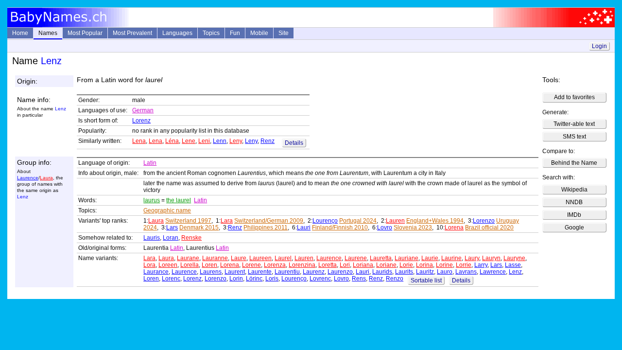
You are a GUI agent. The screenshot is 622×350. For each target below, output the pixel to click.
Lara (227, 220)
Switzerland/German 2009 (268, 220)
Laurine (451, 258)
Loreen (167, 265)
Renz (267, 141)
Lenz (515, 271)
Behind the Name (574, 162)
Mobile (259, 33)
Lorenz (141, 120)
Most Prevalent (132, 33)
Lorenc (171, 278)
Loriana (363, 265)
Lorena (454, 227)
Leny (235, 141)
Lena (139, 141)
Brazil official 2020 (489, 227)
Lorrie (463, 265)
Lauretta (381, 258)
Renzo (394, 278)
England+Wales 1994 (435, 220)
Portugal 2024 (358, 220)
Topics (211, 33)
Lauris (151, 237)
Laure (238, 258)
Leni (204, 141)
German (143, 110)
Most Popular (85, 33)
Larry (480, 265)
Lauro (444, 271)
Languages (177, 33)
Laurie (429, 258)
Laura (46, 177)
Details (294, 143)
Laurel (283, 258)
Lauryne (514, 258)
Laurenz (314, 271)
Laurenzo (340, 271)
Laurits (404, 271)
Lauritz (425, 271)
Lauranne (215, 258)
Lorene (251, 265)
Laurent (235, 271)
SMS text (574, 136)
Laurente (260, 271)
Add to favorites (574, 97)
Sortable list (426, 280)
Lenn (219, 141)
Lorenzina (302, 265)
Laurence (27, 177)
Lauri (304, 227)
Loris (271, 278)
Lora (149, 265)
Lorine (444, 265)
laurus (151, 200)
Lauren (395, 220)
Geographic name (167, 210)
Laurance (156, 271)
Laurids (382, 271)
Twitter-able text (574, 124)
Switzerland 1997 (188, 220)
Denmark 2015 (199, 227)
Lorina (424, 265)
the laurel (178, 200)
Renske (191, 237)
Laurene (356, 258)
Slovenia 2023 (413, 227)
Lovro (384, 227)
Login (599, 46)
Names (47, 33)
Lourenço (325, 220)
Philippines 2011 (265, 227)
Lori (345, 265)
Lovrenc (320, 278)
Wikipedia (574, 189)
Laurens (211, 271)
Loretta (327, 265)
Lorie (406, 265)
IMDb (574, 214)
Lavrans (466, 271)
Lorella (189, 265)
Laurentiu (287, 271)
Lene (188, 141)
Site (283, 33)
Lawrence (493, 271)
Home (20, 33)
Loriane (386, 265)
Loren (209, 265)
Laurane (188, 258)
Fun (235, 33)
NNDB (574, 202)
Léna (172, 141)
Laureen (260, 258)
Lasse (513, 265)
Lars (172, 227)
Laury (472, 258)
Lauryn (491, 258)
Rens (359, 278)
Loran (170, 237)
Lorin (236, 278)
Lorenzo (484, 220)
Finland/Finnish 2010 (340, 227)
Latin (149, 162)
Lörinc (254, 278)
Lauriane (406, 258)
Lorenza (275, 265)
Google (574, 227)
